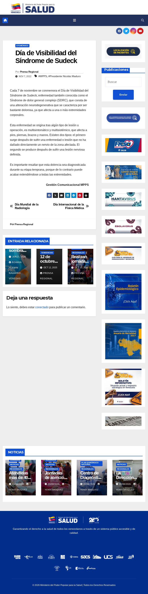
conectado (42, 307)
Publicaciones (116, 70)
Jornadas (15, 460)
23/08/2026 (18, 484)
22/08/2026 (90, 484)
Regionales (78, 253)
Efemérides (22, 46)
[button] (142, 20)
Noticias (14, 464)
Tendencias (47, 253)
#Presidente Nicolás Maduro (64, 76)
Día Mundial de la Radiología (26, 206)
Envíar (123, 94)
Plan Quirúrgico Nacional (90, 463)
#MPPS (42, 76)
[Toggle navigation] (74, 20)
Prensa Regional (29, 71)
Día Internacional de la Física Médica (68, 206)
